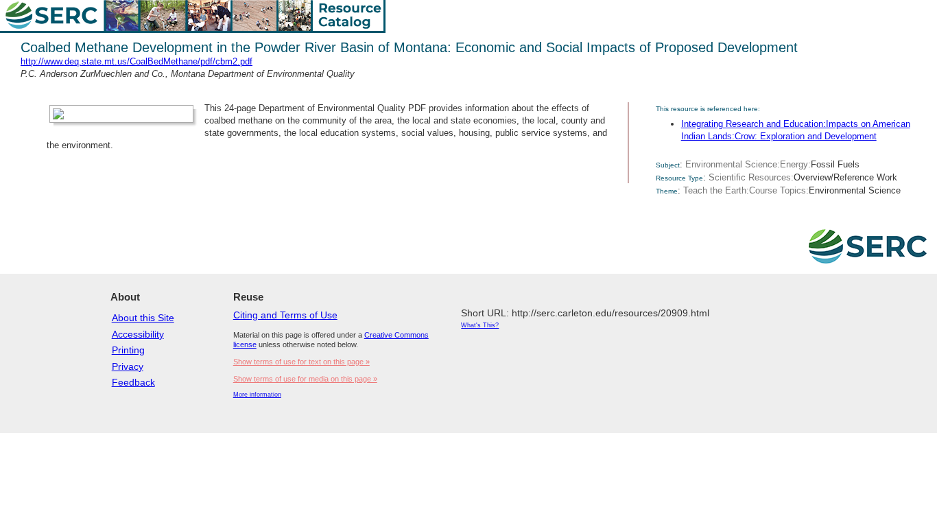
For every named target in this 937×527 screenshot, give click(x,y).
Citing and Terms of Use (285, 314)
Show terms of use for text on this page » (301, 362)
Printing (128, 349)
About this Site (143, 317)
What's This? (480, 325)
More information (257, 394)
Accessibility (138, 334)
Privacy (127, 366)
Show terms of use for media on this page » (305, 379)
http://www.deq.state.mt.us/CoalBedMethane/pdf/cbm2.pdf (136, 61)
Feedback (133, 382)
